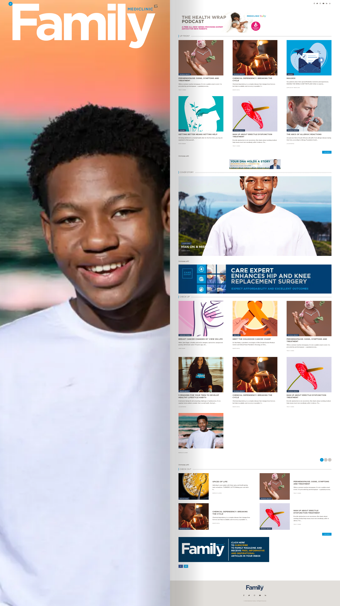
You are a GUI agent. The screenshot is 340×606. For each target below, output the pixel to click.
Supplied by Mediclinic (293, 87)
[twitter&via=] (186, 566)
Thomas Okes (185, 250)
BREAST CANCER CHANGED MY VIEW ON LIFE (200, 339)
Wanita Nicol (236, 89)
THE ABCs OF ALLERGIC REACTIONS (304, 134)
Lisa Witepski (290, 143)
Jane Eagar (181, 348)
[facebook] (180, 566)
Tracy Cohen (182, 89)
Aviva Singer (182, 143)
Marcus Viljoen (183, 452)
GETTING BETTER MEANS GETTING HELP (197, 134)
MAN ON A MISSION (197, 247)
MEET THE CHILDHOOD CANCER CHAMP (252, 339)
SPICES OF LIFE (219, 482)
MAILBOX (291, 78)
